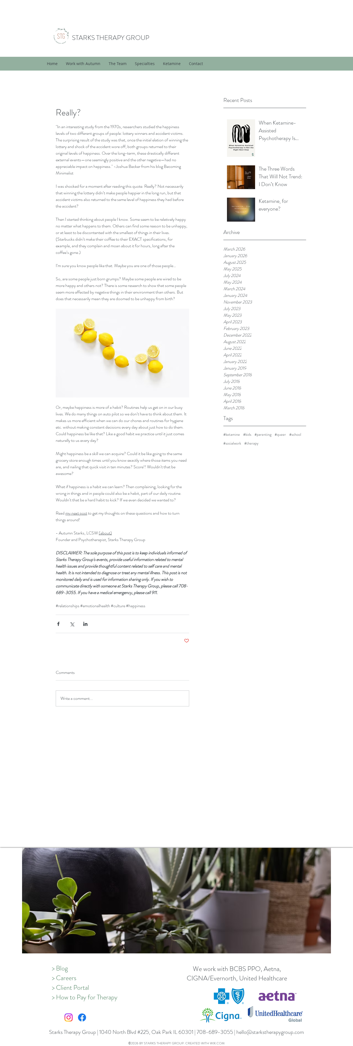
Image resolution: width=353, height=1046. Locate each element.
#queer (280, 434)
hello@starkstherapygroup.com (270, 1032)
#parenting (263, 434)
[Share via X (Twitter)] (71, 623)
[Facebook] (82, 1017)
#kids (247, 434)
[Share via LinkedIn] (85, 623)
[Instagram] (68, 1017)
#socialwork (232, 443)
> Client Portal (70, 987)
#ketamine (231, 434)
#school (295, 434)
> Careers (64, 978)
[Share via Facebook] (58, 623)
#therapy (251, 443)
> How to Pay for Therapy (84, 997)
